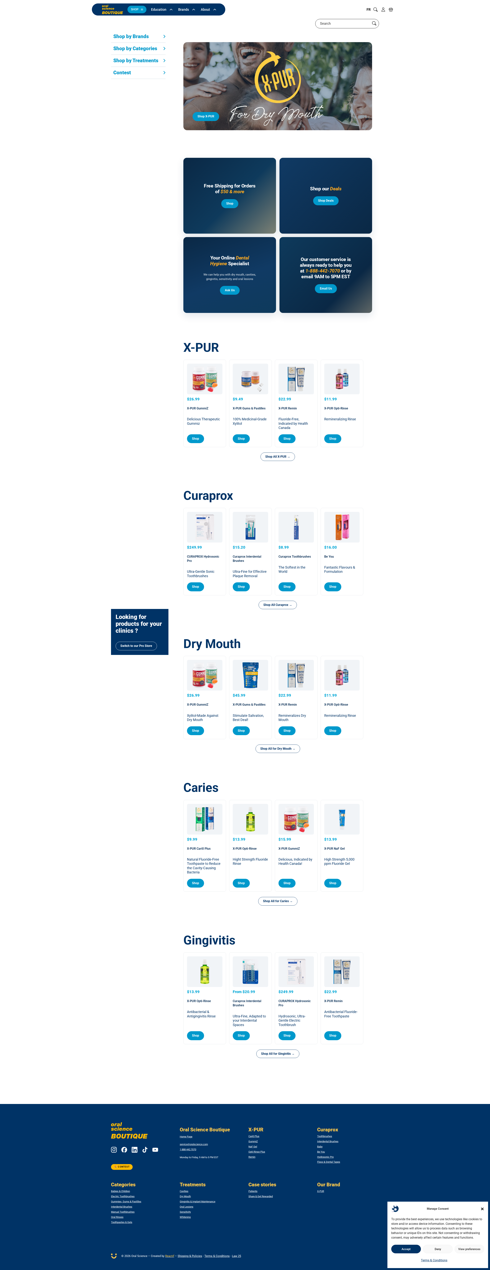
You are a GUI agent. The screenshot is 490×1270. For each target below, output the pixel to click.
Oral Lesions (186, 1206)
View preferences (469, 1249)
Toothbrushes (324, 1136)
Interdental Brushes (327, 1141)
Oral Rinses (117, 1217)
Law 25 (236, 1256)
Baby (320, 1146)
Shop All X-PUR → (277, 456)
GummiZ (253, 1141)
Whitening (185, 1217)
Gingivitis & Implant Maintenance (197, 1201)
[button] (482, 1209)
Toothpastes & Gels (121, 1222)
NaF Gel (252, 1146)
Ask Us (230, 290)
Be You (321, 1152)
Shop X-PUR (206, 116)
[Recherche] (375, 9)
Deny (438, 1249)
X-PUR (320, 1191)
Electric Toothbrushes (123, 1196)
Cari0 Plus (253, 1136)
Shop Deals (326, 200)
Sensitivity (185, 1212)
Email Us (326, 288)
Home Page (186, 1136)
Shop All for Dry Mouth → (277, 748)
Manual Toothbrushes (123, 1212)
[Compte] (383, 9)
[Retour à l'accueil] (112, 9)
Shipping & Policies (190, 1256)
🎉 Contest (122, 1166)
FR (369, 9)
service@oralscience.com (194, 1144)
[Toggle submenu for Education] (171, 9)
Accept (406, 1249)
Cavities (184, 1191)
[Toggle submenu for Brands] (193, 9)
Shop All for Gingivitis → (278, 1054)
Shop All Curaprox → (277, 605)
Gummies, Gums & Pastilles (126, 1201)
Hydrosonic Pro (325, 1157)
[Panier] (391, 9)
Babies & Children (120, 1191)
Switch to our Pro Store (136, 646)
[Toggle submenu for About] (214, 9)
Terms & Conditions (434, 1260)
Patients (252, 1191)
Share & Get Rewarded (260, 1196)
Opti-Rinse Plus (256, 1152)
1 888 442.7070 (188, 1149)
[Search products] (374, 23)
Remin (251, 1157)
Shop (229, 203)
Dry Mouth (185, 1196)
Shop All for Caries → (278, 901)
